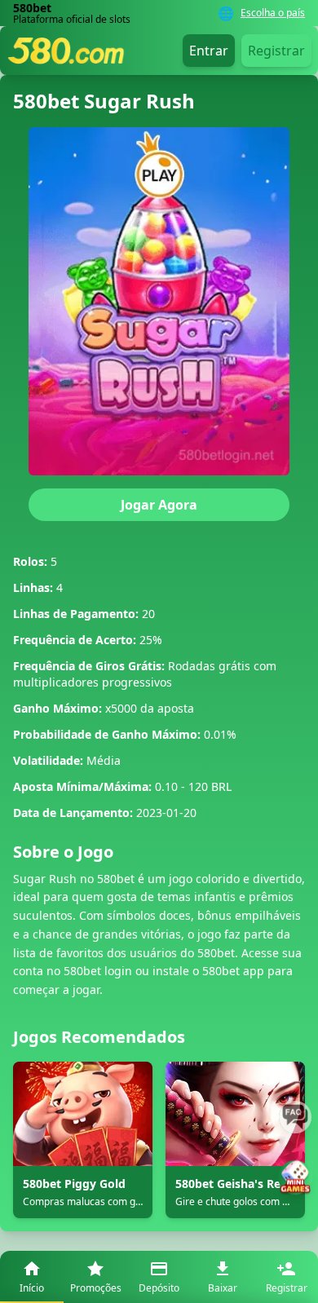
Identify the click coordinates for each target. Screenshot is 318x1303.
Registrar (276, 51)
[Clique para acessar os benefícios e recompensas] (295, 1177)
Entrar (208, 51)
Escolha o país (273, 13)
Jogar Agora (159, 505)
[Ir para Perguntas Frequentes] (295, 1117)
